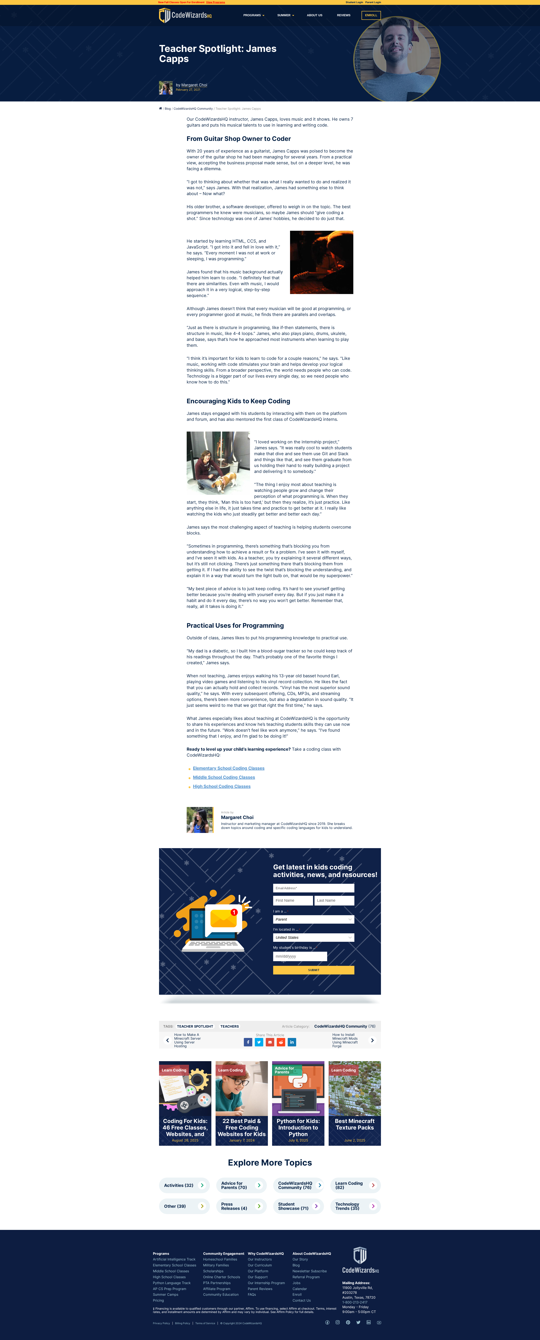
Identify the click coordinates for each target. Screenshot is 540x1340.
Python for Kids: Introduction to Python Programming (298, 1131)
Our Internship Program (266, 1283)
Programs (252, 15)
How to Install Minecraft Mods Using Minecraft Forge (345, 1040)
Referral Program (306, 1277)
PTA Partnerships (217, 1283)
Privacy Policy (161, 1323)
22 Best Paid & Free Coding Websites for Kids (242, 1127)
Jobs (296, 1283)
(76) (345, 1026)
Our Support (258, 1277)
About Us (314, 15)
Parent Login (373, 2)
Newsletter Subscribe (310, 1271)
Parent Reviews (260, 1289)
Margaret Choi (194, 85)
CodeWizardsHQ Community (193, 108)
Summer (283, 15)
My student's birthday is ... (295, 947)
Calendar (300, 1289)
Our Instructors (260, 1259)
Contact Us (302, 1300)
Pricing (158, 1300)
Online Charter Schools (221, 1277)
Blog (168, 108)
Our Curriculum (260, 1265)
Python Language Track (172, 1283)
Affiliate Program (216, 1289)
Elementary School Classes (174, 1265)
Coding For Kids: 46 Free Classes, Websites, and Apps (185, 1131)
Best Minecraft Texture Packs (355, 1124)
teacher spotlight (195, 1026)
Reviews (343, 15)
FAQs (252, 1294)
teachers (229, 1026)
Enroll (371, 15)
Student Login (354, 2)
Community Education (221, 1294)
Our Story (300, 1259)
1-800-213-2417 (354, 1302)
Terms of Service (205, 1323)
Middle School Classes (171, 1271)
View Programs (215, 2)
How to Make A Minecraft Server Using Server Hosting (187, 1040)
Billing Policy (182, 1323)
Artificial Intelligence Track (174, 1259)
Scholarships (213, 1271)
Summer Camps (165, 1294)
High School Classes (169, 1277)
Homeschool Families (220, 1259)
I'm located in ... (286, 929)
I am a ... (281, 911)
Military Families (216, 1265)
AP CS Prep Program (169, 1289)
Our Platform (258, 1271)
